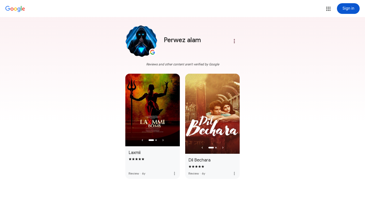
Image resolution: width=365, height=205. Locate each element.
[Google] (15, 9)
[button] (328, 8)
